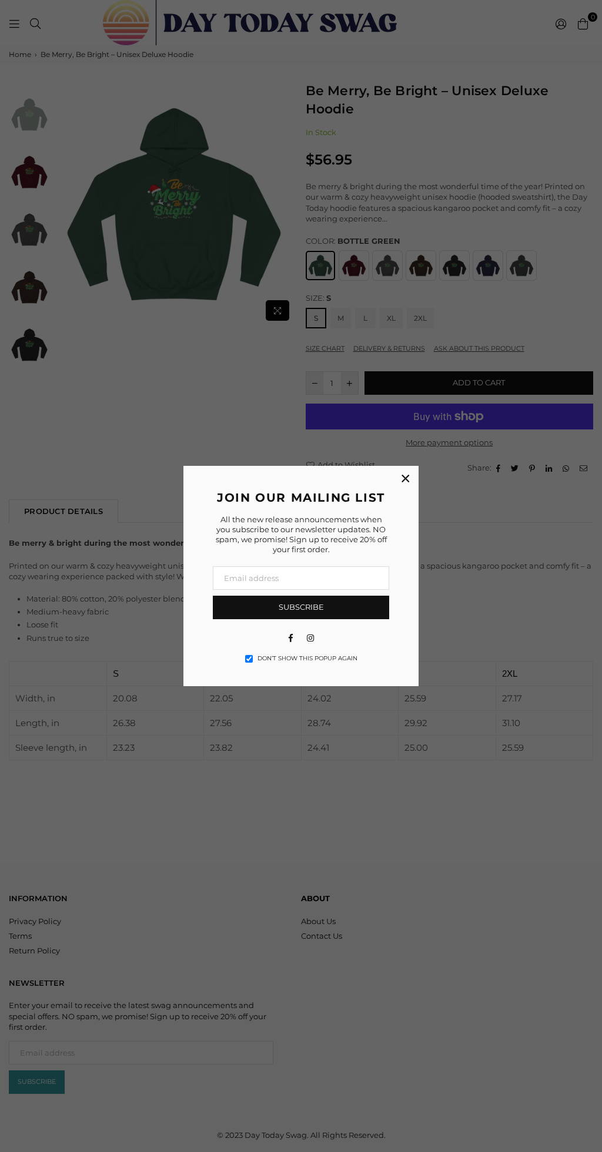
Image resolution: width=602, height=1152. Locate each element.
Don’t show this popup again (307, 658)
